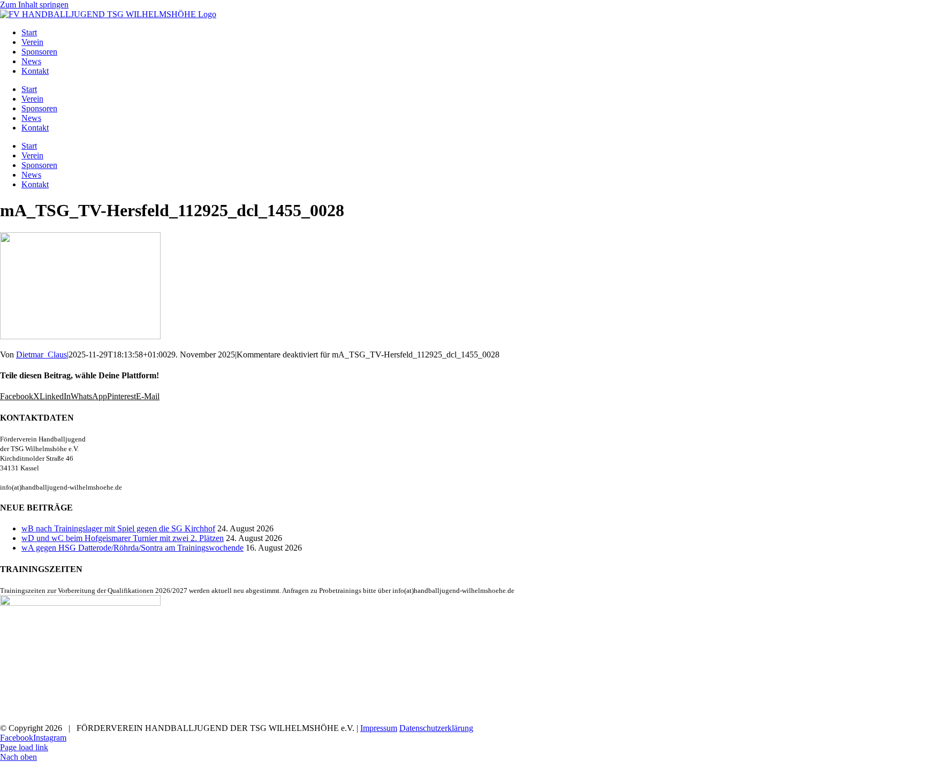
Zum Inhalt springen (34, 4)
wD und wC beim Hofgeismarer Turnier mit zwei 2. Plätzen (122, 538)
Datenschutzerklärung (436, 728)
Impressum (378, 728)
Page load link (24, 747)
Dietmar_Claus (41, 354)
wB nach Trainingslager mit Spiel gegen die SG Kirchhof (118, 528)
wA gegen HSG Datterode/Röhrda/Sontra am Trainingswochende (132, 547)
